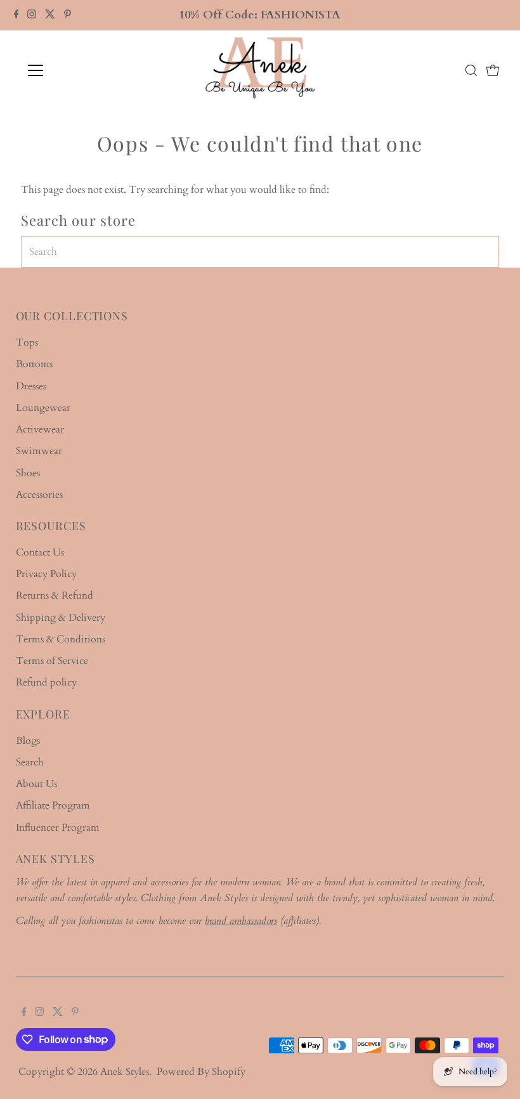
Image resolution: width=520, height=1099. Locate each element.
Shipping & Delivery (60, 618)
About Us (36, 784)
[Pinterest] (67, 15)
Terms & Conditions (60, 639)
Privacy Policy (46, 574)
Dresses (31, 386)
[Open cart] (492, 70)
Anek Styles (124, 1072)
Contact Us (40, 552)
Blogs (28, 741)
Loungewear (43, 408)
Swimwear (39, 451)
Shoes (28, 473)
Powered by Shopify (201, 1072)
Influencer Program (58, 828)
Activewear (40, 429)
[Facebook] (16, 15)
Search (30, 762)
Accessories (39, 495)
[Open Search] (471, 70)
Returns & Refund (54, 595)
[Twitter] (50, 15)
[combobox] (260, 252)
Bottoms (34, 364)
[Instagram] (31, 15)
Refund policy (46, 682)
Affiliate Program (53, 805)
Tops (27, 342)
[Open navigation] (77, 70)
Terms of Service (52, 661)
